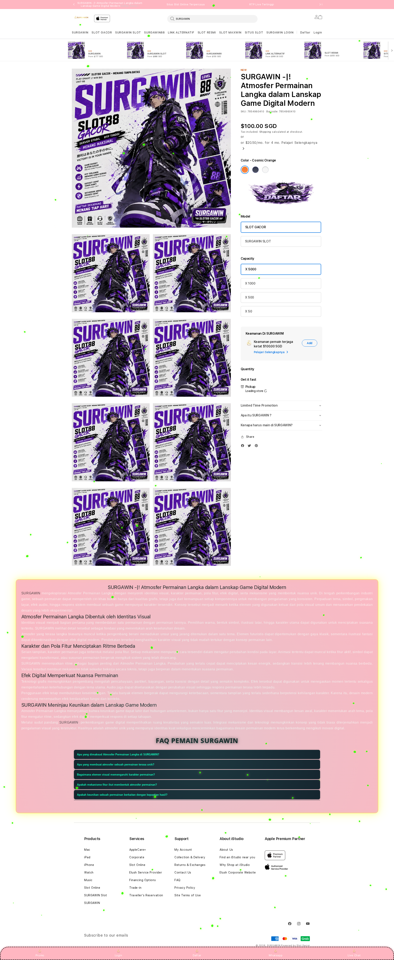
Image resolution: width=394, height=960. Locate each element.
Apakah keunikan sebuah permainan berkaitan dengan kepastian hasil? (122, 794)
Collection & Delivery (189, 857)
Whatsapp (275, 955)
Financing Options (142, 880)
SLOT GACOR (102, 32)
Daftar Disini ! (130, 6)
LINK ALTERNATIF (181, 32)
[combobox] (212, 18)
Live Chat (354, 955)
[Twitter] (250, 446)
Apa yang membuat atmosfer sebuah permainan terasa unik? (115, 764)
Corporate (136, 857)
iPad (87, 857)
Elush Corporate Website (238, 872)
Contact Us (182, 872)
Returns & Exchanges (189, 865)
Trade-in (135, 887)
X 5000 (250, 269)
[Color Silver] (265, 169)
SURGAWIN (80, 32)
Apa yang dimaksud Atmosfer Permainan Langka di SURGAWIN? (118, 754)
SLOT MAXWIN (230, 32)
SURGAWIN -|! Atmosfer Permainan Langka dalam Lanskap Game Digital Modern (109, 4)
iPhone (89, 865)
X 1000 (250, 283)
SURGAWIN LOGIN (279, 32)
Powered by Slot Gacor (295, 945)
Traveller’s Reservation (146, 895)
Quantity (247, 369)
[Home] (81, 17)
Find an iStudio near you (237, 857)
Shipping (265, 131)
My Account (183, 849)
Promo (40, 955)
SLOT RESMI (207, 32)
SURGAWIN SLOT (128, 32)
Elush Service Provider (145, 872)
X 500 (249, 297)
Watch (89, 872)
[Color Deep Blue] (255, 169)
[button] (80, 32)
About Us (226, 849)
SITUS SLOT (254, 32)
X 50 (248, 311)
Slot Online (92, 887)
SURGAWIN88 (154, 32)
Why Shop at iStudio (235, 865)
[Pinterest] (257, 446)
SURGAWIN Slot (95, 895)
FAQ (177, 880)
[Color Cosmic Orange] (245, 170)
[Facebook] (243, 446)
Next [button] (320, 4)
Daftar (197, 955)
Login (118, 955)
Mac (87, 849)
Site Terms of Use (187, 895)
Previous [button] (74, 4)
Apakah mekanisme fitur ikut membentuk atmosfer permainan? (117, 784)
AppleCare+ (137, 849)
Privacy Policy (184, 887)
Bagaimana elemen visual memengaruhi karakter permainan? (116, 774)
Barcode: (272, 111)
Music (88, 880)
